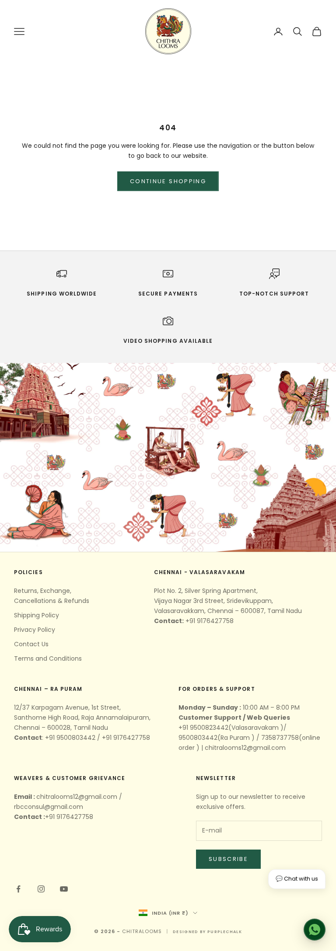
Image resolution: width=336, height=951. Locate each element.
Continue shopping (168, 181)
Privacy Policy (34, 629)
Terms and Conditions (48, 658)
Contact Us (31, 644)
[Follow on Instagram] (41, 889)
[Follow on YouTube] (64, 889)
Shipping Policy (36, 615)
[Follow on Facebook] (18, 889)
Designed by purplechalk (207, 931)
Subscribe (228, 859)
